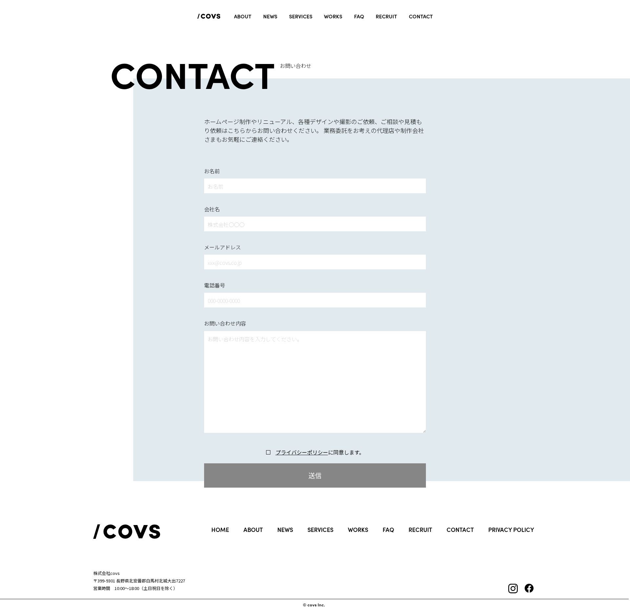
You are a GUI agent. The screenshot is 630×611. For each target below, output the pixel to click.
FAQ (388, 529)
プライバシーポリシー (302, 452)
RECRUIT (420, 529)
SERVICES (320, 529)
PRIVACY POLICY (511, 529)
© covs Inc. (314, 605)
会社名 (212, 209)
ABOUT (253, 529)
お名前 (212, 171)
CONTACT (460, 529)
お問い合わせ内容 (225, 323)
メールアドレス (222, 247)
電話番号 (214, 285)
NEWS (285, 529)
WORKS (358, 529)
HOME (220, 529)
